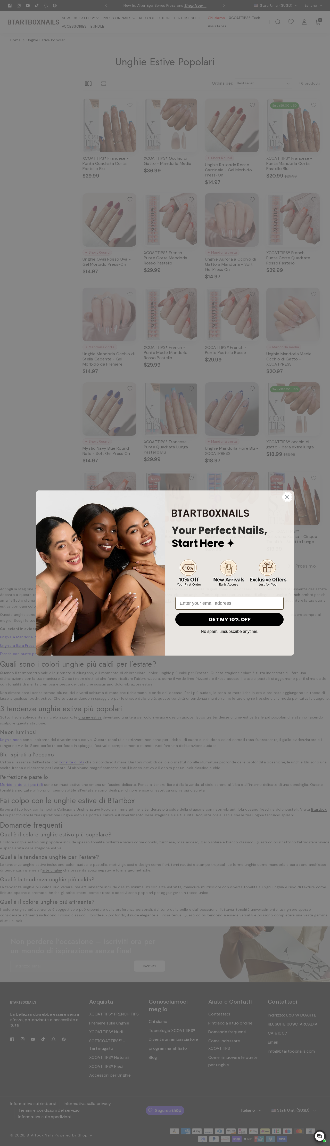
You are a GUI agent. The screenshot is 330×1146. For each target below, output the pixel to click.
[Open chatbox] (320, 1136)
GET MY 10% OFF (230, 619)
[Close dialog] (287, 497)
